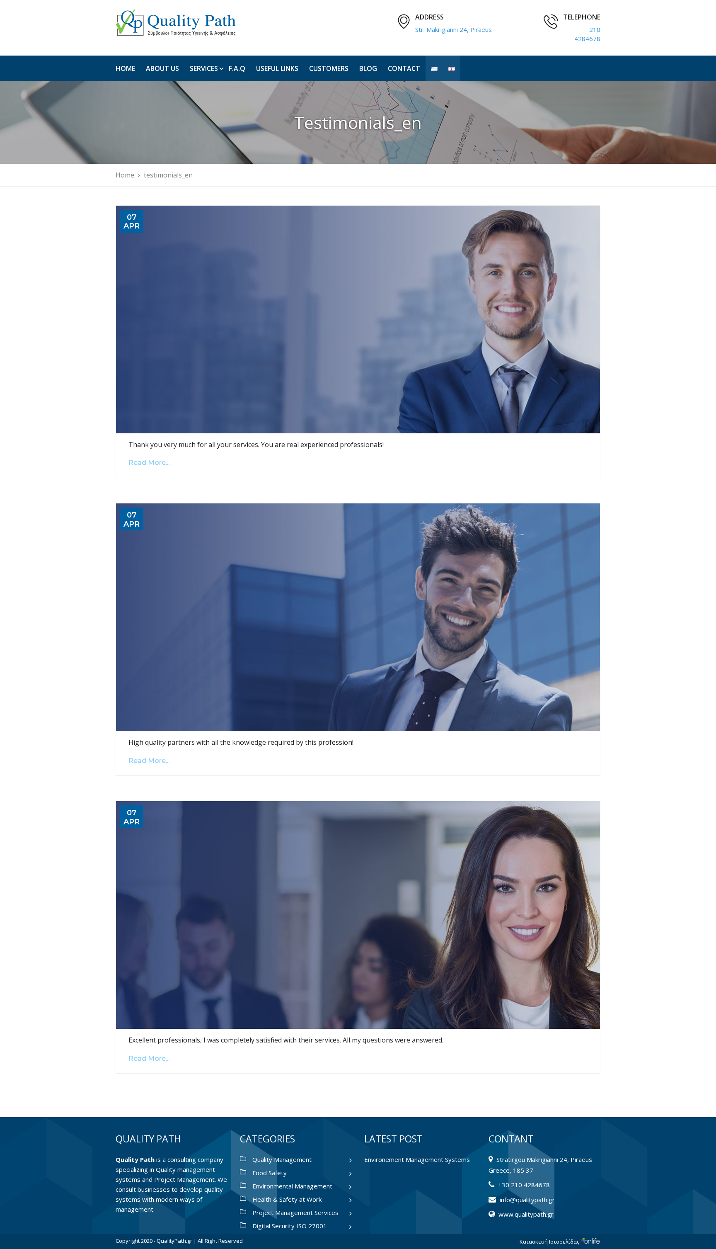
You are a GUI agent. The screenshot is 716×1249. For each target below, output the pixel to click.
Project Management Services (295, 1212)
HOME (125, 68)
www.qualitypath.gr (526, 1214)
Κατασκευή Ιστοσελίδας (550, 1241)
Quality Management (282, 1159)
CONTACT (404, 68)
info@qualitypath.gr (527, 1200)
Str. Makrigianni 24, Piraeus (453, 29)
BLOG (368, 68)
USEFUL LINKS (277, 68)
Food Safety (269, 1173)
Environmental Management (292, 1186)
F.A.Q (237, 68)
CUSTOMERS (328, 68)
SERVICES (204, 68)
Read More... (148, 463)
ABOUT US (162, 68)
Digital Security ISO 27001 (289, 1226)
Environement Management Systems (417, 1159)
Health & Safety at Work (287, 1199)
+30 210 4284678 (524, 1185)
